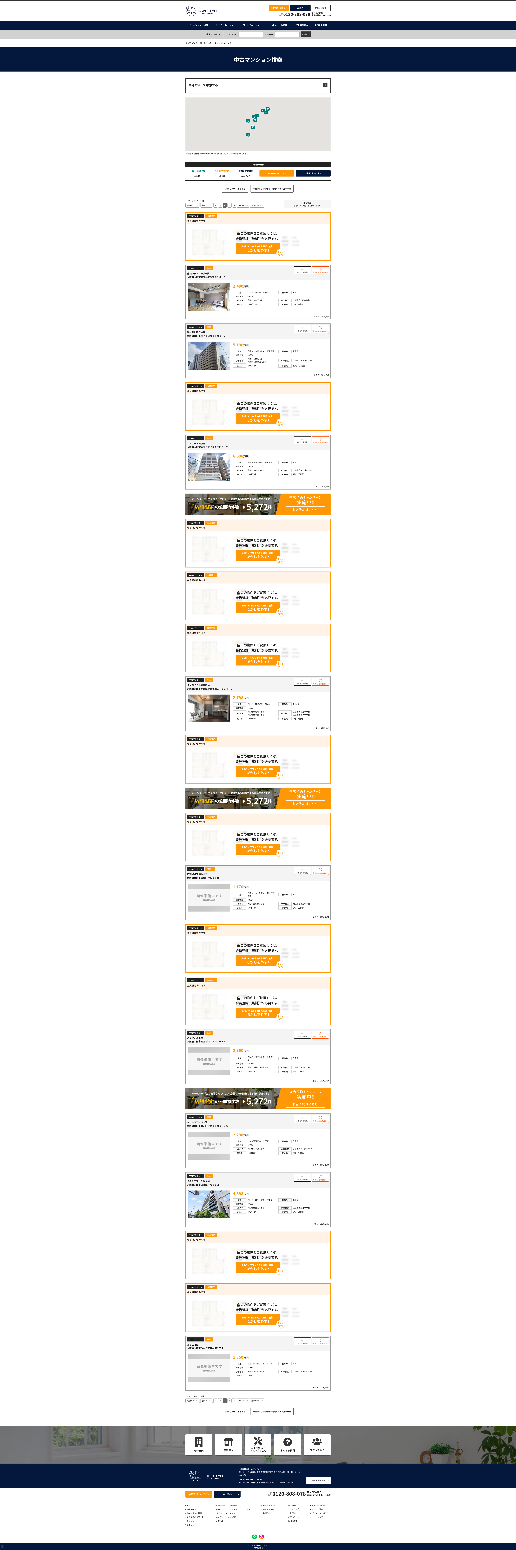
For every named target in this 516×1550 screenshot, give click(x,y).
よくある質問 (317, 1509)
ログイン (190, 1525)
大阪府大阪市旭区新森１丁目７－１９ (206, 1041)
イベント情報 (280, 25)
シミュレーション (227, 25)
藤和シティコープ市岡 (198, 273)
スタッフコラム (269, 1505)
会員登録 (190, 1521)
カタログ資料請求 (319, 1505)
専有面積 (311, 205)
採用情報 (322, 25)
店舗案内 (304, 25)
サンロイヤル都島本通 (198, 685)
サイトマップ (317, 1517)
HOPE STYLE (201, 11)
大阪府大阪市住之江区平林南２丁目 (205, 1348)
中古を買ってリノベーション (228, 1505)
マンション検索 (200, 25)
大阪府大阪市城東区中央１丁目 (203, 877)
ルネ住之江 (192, 1344)
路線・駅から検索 (194, 1513)
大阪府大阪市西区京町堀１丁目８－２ (206, 335)
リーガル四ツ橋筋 (196, 332)
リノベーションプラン (225, 1513)
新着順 (296, 205)
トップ (189, 1505)
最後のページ (257, 205)
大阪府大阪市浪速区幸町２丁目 (203, 1184)
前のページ (206, 205)
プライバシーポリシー (321, 1513)
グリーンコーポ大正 (197, 1122)
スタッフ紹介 (293, 1509)
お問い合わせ (320, 7)
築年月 (318, 205)
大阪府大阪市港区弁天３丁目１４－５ (206, 277)
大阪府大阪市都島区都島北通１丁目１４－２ (210, 688)
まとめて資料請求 (302, 272)
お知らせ (220, 1521)
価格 (304, 205)
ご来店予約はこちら (313, 173)
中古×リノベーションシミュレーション (233, 1509)
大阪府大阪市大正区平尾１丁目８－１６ (207, 1125)
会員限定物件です (196, 221)
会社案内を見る (318, 1480)
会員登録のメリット (195, 1517)
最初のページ (192, 205)
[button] (248, 121)
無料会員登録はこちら (276, 173)
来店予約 (299, 7)
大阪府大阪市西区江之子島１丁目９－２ (207, 447)
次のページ (243, 205)
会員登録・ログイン (278, 7)
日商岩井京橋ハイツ (197, 874)
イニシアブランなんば (198, 1181)
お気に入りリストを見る (235, 188)
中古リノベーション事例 (226, 1517)
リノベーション (254, 25)
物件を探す (191, 1509)
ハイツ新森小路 (195, 1038)
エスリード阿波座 (196, 443)
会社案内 (292, 1513)
